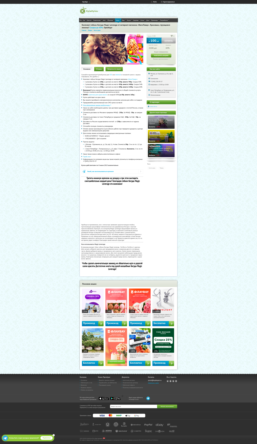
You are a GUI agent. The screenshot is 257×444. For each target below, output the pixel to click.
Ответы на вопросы (87, 390)
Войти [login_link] (155, 2)
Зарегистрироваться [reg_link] (169, 2)
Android (118, 75)
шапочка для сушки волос (98, 95)
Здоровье (136, 20)
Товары (118, 20)
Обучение (110, 20)
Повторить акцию (161, 55)
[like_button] (172, 36)
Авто (104, 20)
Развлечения (97, 20)
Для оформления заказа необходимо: (96, 105)
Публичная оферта (129, 385)
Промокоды (155, 20)
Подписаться (47, 438)
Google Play (115, 398)
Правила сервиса (86, 387)
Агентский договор (129, 380)
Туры (124, 20)
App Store (104, 398)
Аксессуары (152, 168)
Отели (142, 20)
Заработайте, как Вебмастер (108, 383)
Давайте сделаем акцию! (106, 380)
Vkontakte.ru (170, 381)
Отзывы (99, 69)
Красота (89, 20)
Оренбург (85, 2)
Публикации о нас (86, 383)
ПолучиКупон (164, 20)
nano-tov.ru (153, 106)
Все (81, 20)
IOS (111, 75)
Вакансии (84, 385)
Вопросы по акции (114, 69)
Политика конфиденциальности (133, 387)
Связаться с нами (153, 383)
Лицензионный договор (130, 383)
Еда (84, 20)
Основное (86, 69)
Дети (148, 20)
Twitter (173, 381)
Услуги (129, 20)
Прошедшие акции (105, 385)
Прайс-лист (87, 157)
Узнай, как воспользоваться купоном (100, 171)
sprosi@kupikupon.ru (155, 380)
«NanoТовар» (132, 79)
